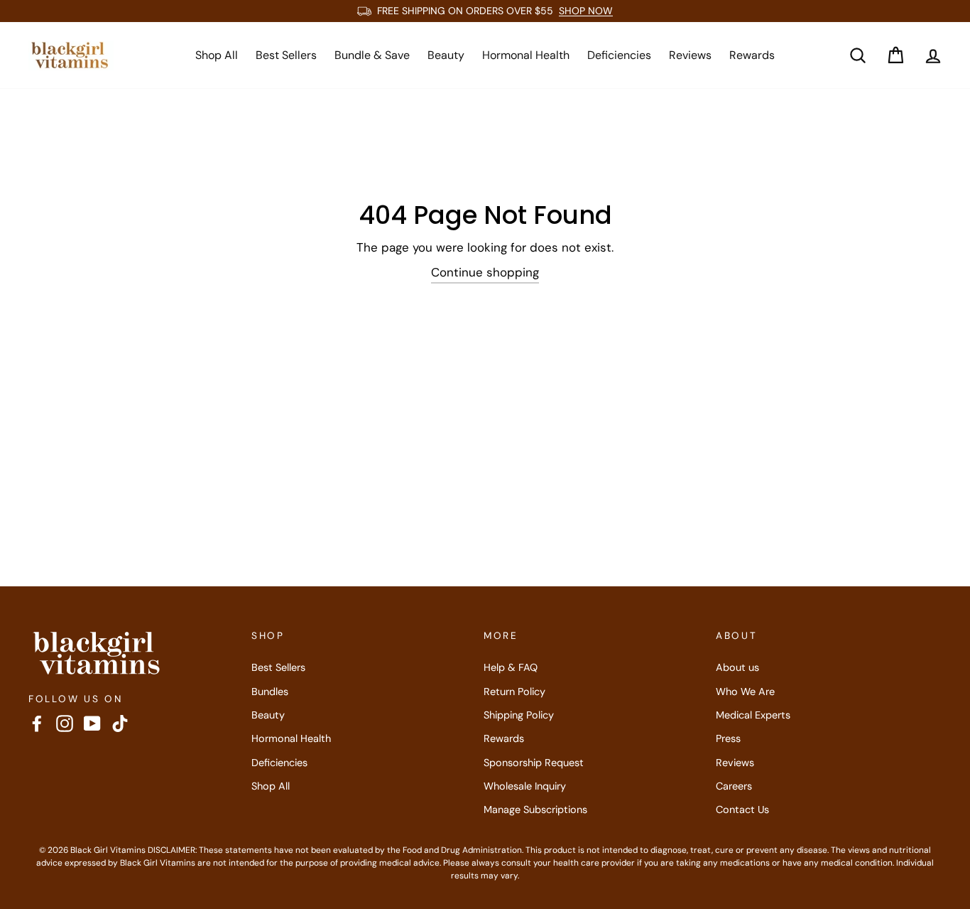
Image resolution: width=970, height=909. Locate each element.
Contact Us (742, 809)
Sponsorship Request (534, 762)
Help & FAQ (511, 667)
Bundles (269, 691)
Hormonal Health (526, 55)
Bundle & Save (372, 55)
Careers (734, 786)
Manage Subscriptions (535, 809)
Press (728, 738)
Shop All (216, 55)
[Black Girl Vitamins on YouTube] (92, 723)
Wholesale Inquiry (525, 786)
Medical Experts (753, 715)
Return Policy (514, 691)
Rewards (752, 55)
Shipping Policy (519, 715)
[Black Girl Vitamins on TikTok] (120, 723)
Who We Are (745, 691)
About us (737, 667)
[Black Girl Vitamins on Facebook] (36, 723)
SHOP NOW (586, 10)
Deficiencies (619, 55)
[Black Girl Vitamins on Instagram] (64, 723)
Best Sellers (286, 55)
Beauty (445, 55)
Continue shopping (485, 272)
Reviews (690, 55)
